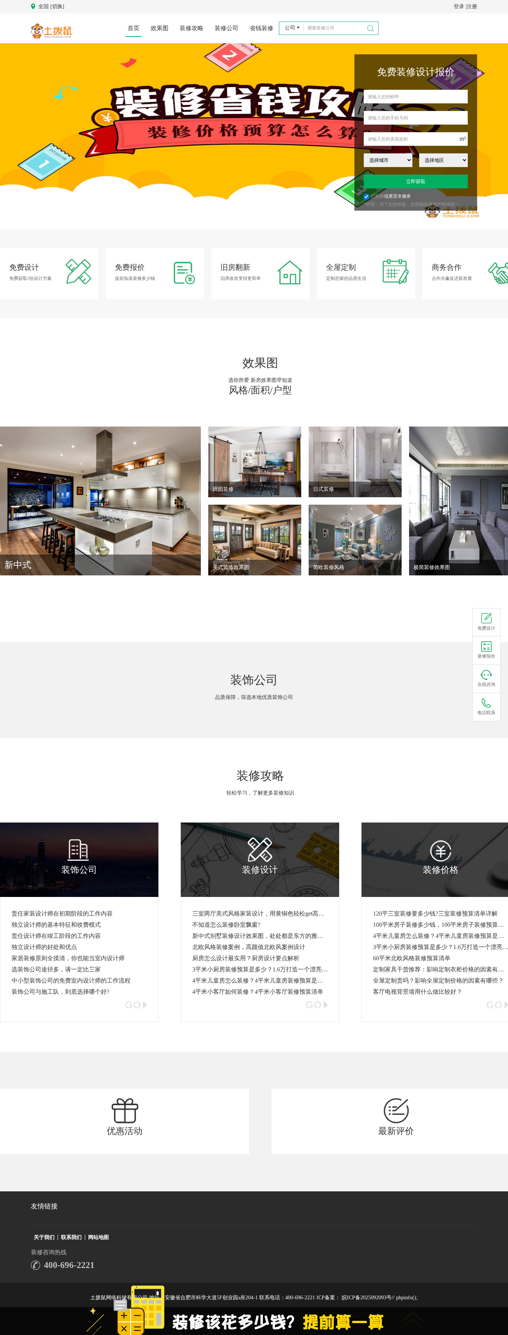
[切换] (57, 6)
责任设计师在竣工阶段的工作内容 (56, 935)
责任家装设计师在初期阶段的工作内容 (62, 913)
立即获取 (415, 181)
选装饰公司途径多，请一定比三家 (56, 969)
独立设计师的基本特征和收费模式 (56, 924)
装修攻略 (191, 28)
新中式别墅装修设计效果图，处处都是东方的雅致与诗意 (266, 935)
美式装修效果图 (231, 567)
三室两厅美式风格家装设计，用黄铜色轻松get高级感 (261, 913)
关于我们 (44, 1237)
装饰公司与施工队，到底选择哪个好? (60, 991)
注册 (472, 6)
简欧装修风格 (328, 567)
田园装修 (223, 489)
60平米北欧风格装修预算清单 (411, 958)
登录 (459, 6)
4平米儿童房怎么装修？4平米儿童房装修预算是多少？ (263, 980)
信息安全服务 (397, 196)
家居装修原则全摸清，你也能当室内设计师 (68, 958)
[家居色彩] (254, 137)
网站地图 (98, 1237)
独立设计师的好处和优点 (44, 947)
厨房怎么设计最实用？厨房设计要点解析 (245, 958)
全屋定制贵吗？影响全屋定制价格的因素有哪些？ (438, 980)
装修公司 (226, 28)
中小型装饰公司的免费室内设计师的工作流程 (71, 980)
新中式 (17, 565)
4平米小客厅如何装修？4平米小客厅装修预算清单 (257, 991)
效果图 (159, 28)
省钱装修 (261, 28)
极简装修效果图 (432, 567)
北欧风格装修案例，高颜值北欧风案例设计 (248, 947)
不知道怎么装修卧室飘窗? (226, 924)
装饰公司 (254, 680)
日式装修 (323, 489)
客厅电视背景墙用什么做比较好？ (417, 991)
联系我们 (71, 1237)
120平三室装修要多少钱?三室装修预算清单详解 (435, 913)
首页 (133, 28)
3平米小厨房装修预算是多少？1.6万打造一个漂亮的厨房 (266, 969)
